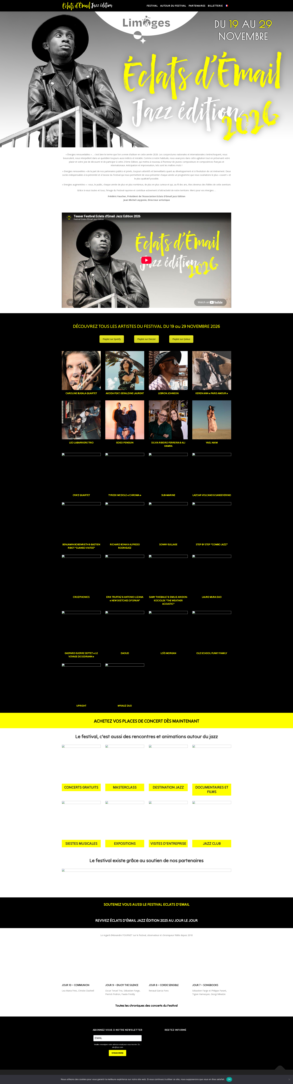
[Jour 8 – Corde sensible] (168, 961)
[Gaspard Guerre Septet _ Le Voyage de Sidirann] (81, 630)
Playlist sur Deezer (146, 339)
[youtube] (188, 1036)
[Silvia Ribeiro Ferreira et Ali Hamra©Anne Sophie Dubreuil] (168, 419)
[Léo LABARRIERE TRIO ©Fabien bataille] (81, 419)
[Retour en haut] (280, 1069)
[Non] (289, 1079)
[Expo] (124, 820)
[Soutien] (146, 878)
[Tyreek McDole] (124, 472)
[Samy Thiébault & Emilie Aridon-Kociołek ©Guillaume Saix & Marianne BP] (168, 574)
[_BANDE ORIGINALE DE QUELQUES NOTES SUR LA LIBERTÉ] (211, 764)
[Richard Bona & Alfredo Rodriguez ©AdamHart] (124, 521)
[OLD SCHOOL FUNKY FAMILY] (211, 630)
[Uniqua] (168, 820)
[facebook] (162, 1036)
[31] (81, 820)
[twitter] (171, 1036)
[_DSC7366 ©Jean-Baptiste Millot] (81, 370)
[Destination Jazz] (168, 764)
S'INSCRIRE (117, 1053)
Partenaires (197, 5)
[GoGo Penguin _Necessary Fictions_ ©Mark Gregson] (124, 419)
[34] (124, 682)
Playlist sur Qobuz (181, 339)
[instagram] (179, 1036)
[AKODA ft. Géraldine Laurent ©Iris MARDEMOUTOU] (124, 370)
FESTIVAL (152, 5)
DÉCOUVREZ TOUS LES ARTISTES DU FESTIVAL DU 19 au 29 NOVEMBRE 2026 (146, 326)
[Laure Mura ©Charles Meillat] (211, 574)
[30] (124, 764)
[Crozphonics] (81, 574)
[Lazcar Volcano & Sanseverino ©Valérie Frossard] (211, 472)
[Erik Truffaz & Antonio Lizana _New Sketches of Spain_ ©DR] (124, 574)
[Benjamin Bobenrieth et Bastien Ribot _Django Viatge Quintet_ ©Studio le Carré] (81, 521)
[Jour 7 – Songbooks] (211, 961)
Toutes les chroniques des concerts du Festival (146, 1005)
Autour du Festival (173, 5)
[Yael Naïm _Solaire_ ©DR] (211, 419)
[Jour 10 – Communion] (81, 961)
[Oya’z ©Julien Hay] (81, 472)
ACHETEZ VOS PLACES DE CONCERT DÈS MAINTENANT (146, 721)
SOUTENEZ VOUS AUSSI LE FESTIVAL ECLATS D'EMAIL (147, 904)
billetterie (215, 5)
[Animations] (81, 764)
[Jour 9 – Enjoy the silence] (124, 961)
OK (229, 1079)
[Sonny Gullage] (168, 521)
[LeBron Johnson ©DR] (168, 370)
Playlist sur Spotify (112, 339)
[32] (211, 820)
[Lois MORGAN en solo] (168, 630)
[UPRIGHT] (81, 682)
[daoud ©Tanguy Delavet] (124, 630)
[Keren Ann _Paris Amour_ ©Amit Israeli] (211, 370)
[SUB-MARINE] (168, 472)
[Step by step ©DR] (211, 521)
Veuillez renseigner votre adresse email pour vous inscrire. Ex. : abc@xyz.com (117, 1046)
